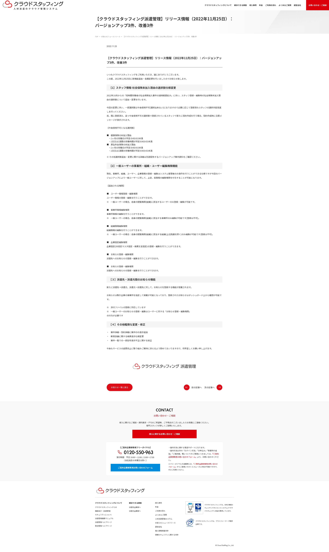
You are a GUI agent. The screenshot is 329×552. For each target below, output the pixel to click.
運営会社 (297, 5)
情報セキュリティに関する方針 (166, 534)
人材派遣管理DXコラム (163, 519)
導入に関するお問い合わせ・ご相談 (164, 434)
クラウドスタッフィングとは (106, 507)
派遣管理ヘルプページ (103, 522)
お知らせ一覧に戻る (119, 387)
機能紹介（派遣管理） (103, 511)
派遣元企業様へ (135, 511)
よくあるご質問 (285, 5)
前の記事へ (196, 387)
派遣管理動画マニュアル (104, 518)
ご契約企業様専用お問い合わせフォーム (135, 467)
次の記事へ (209, 387)
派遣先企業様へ (135, 507)
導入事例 (253, 5)
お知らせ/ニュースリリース (165, 523)
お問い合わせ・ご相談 (318, 5)
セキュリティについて (103, 514)
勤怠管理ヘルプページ (103, 526)
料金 (261, 5)
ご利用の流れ (270, 5)
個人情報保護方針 (161, 531)
